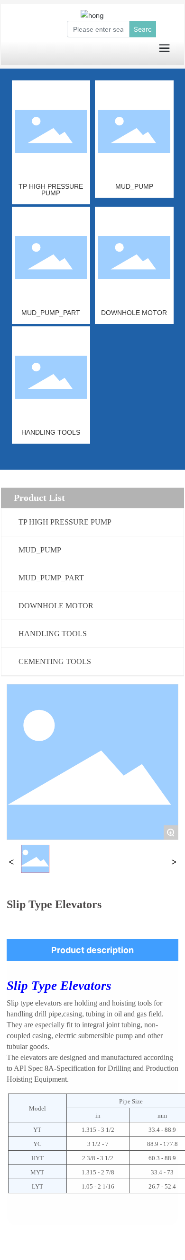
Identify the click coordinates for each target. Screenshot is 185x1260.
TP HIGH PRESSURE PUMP (50, 190)
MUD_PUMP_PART (50, 312)
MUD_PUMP (134, 186)
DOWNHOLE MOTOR (134, 312)
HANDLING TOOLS (50, 432)
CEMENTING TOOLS (54, 661)
